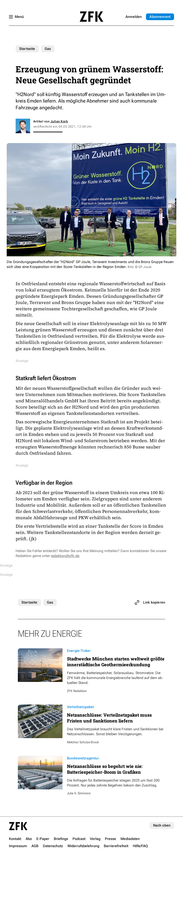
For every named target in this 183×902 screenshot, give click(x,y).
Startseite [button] (91, 16)
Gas (48, 49)
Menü (19, 17)
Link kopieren (154, 602)
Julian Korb (59, 121)
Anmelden (133, 17)
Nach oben (162, 825)
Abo (160, 17)
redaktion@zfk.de (65, 556)
